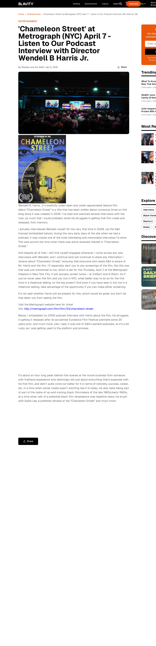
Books (146, 227)
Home (21, 14)
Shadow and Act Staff (32, 67)
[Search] (121, 4)
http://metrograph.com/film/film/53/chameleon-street (58, 308)
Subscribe (133, 4)
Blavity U (148, 221)
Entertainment (34, 14)
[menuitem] (117, 4)
